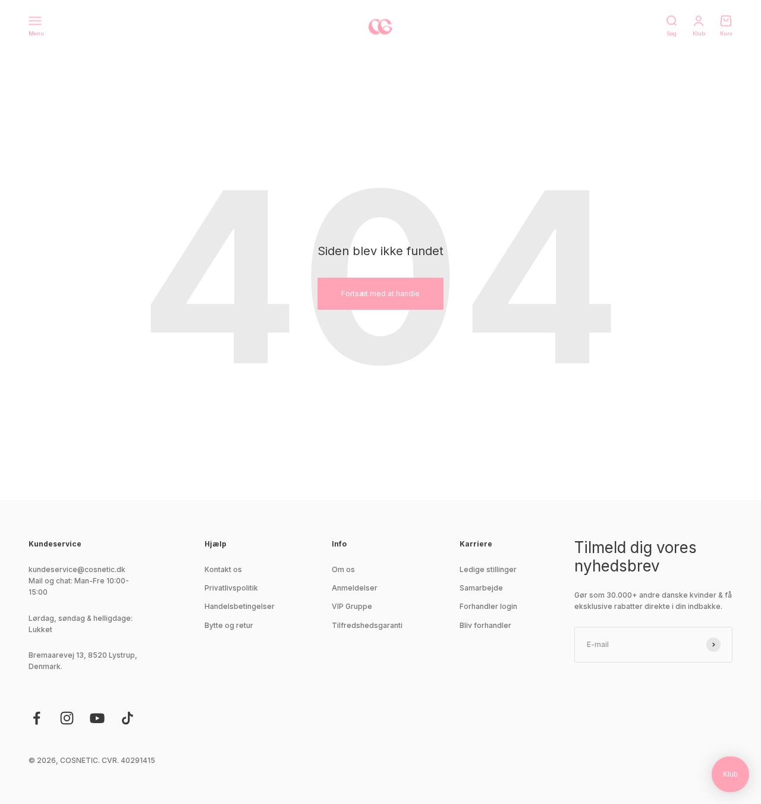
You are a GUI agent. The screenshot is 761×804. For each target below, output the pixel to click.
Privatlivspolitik (231, 587)
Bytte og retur (229, 625)
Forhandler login (488, 606)
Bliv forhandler (485, 625)
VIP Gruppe (352, 606)
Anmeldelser (355, 587)
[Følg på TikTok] (128, 718)
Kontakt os (223, 569)
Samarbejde (481, 587)
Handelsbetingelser (240, 606)
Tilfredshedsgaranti (367, 625)
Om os (343, 569)
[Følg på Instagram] (67, 718)
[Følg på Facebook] (37, 718)
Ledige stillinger (488, 569)
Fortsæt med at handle (380, 293)
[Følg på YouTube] (97, 718)
